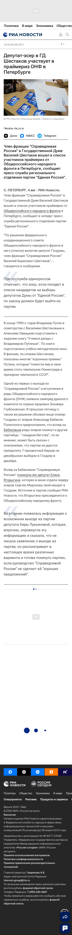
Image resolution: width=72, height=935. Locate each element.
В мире (57, 793)
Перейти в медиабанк (53, 119)
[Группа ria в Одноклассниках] (51, 772)
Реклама (31, 799)
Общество (25, 793)
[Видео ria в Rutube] (65, 772)
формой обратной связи (38, 888)
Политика (10, 793)
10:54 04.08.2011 (14, 44)
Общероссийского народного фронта (32, 211)
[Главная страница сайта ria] (22, 34)
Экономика (43, 793)
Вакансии (10, 814)
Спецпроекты (13, 799)
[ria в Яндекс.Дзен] (24, 772)
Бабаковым (12, 430)
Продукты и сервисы (54, 799)
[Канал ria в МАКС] (10, 772)
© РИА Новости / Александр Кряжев (22, 119)
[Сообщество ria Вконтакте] (37, 772)
